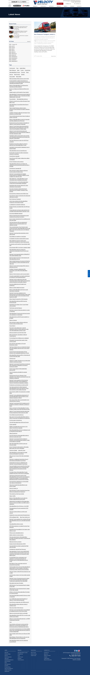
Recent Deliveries (48, 659)
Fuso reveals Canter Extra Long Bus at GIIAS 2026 (19, 634)
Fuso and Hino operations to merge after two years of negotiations (18, 482)
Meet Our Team (47, 655)
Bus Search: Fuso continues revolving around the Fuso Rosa (18, 564)
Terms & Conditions (9, 668)
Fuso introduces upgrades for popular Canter (18, 373)
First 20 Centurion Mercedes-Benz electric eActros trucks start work (19, 436)
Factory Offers (7, 654)
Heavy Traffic (12, 496)
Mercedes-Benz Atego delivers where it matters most (18, 605)
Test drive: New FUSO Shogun (16, 607)
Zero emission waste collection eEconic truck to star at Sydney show (18, 323)
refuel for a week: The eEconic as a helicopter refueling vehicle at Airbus (19, 361)
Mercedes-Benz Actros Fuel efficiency (18, 150)
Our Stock (33, 650)
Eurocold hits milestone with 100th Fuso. (18, 193)
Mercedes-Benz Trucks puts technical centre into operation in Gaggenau (19, 314)
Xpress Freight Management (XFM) (17, 543)
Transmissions (21, 659)
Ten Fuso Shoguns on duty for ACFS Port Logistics (18, 141)
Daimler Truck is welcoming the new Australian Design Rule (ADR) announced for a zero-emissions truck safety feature (19, 281)
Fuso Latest (12, 76)
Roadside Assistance (9, 659)
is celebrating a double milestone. (17, 204)
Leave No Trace (21, 450)
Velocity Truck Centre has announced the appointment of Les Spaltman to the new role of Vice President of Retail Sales (18, 128)
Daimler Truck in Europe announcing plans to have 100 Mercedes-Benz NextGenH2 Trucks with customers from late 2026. (19, 580)
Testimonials (17, 74)
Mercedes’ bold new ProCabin (16, 583)
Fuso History (12, 325)
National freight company (15, 541)
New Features (12, 70)
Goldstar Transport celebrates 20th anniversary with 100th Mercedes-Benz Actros (18, 270)
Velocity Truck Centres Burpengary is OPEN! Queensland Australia (19, 619)
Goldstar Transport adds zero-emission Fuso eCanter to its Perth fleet (19, 113)
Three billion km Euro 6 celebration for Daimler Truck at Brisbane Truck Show (18, 463)
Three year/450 (12, 424)
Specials (51, 6)
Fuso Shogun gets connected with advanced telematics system (19, 196)
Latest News (22, 68)
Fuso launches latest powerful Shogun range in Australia (19, 596)
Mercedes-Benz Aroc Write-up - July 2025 (19, 506)
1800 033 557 (78, 2)
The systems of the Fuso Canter (16, 493)
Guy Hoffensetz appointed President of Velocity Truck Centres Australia (18, 599)
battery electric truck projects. (16, 535)
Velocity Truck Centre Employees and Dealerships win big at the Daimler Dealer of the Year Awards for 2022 (19, 132)
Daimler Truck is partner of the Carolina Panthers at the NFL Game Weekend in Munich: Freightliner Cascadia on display (18, 381)
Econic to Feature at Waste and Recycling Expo (19, 89)
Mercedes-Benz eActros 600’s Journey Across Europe (18, 302)
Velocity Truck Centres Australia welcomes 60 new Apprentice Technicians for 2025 (19, 412)
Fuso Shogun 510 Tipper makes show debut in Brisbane (19, 159)
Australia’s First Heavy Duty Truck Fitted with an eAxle (18, 305)
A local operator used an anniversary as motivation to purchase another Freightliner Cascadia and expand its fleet (19, 82)
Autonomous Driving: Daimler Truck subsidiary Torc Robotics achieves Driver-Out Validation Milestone (19, 377)
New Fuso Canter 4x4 (25, 517)
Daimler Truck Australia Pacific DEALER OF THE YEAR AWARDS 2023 (19, 255)
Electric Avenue (13, 320)
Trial (10, 622)
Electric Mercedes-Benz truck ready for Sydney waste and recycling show (18, 498)
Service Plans (7, 661)
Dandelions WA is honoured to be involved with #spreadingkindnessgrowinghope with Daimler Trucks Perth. (19, 137)
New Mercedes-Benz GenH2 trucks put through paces (18, 444)
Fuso (17, 68)
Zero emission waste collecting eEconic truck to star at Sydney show (18, 171)
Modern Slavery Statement (8, 670)
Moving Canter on (13, 488)
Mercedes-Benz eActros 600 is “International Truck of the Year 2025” (19, 356)
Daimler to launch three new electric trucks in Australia (19, 310)
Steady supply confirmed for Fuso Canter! (19, 92)
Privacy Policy (7, 667)
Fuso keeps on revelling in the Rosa (17, 236)
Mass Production (13, 433)
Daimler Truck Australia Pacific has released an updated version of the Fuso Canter (19, 610)
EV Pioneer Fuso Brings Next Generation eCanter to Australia (18, 153)
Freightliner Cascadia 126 (15, 168)
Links (6, 650)
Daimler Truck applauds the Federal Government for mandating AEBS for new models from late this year (19, 175)
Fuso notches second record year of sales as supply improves (19, 117)
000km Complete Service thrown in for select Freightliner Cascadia (18, 427)
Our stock (43, 6)
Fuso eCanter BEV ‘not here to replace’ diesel (19, 247)
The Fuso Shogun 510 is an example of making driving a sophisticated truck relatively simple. (18, 224)
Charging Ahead (13, 450)
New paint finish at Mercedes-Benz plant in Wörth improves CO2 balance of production (19, 417)
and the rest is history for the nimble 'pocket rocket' (19, 575)
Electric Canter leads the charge (16, 287)
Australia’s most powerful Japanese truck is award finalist (19, 148)
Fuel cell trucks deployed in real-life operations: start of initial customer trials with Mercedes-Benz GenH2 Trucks (18, 329)
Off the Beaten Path (14, 517)
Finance (72, 6)
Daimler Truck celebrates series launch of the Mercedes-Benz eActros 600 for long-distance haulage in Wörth (19, 396)
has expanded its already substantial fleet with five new (18, 546)
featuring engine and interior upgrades (18, 613)
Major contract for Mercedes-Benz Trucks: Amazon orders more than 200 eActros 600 (19, 408)
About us (69, 3)
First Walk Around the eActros (16, 414)
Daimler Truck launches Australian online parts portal (18, 234)
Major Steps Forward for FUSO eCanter (18, 299)
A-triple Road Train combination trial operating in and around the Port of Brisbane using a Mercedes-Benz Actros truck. (18, 559)
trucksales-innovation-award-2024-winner (19, 238)
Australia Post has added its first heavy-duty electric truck (19, 530)
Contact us (78, 3)
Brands (35, 6)
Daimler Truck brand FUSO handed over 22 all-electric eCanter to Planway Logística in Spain (19, 404)
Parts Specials (8, 664)
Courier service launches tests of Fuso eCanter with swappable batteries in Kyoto (19, 352)
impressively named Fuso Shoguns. (17, 549)
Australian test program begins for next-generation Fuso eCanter (18, 186)
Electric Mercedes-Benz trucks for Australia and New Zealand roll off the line (19, 120)
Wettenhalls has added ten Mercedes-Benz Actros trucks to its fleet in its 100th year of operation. (19, 503)
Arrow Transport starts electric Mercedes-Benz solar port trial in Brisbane (19, 447)
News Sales (18, 76)
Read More (53, 56)
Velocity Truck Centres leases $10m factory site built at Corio (19, 266)
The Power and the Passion (15, 308)
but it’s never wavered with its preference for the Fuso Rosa (19, 219)
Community (12, 68)
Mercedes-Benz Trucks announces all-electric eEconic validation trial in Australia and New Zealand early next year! (19, 96)
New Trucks (33, 652)
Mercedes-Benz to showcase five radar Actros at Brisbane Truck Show (18, 453)
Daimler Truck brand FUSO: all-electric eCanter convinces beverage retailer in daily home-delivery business (19, 440)
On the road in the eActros (15, 420)
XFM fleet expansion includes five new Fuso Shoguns (19, 526)
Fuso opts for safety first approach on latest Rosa (19, 392)
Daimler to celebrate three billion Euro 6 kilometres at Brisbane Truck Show (18, 460)
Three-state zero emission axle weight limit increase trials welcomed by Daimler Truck (19, 210)
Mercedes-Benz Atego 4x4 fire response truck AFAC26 (18, 641)
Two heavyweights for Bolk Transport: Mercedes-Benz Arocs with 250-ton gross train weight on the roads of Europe (18, 388)
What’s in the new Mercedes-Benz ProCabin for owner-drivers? (19, 592)
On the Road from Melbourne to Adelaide (19, 338)
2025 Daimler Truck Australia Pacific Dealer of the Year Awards (19, 589)
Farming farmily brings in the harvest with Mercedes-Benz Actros (19, 258)
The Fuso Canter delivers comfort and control (18, 512)
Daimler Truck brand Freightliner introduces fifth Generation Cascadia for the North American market (19, 365)
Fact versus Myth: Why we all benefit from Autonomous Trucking (19, 400)
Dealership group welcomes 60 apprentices (19, 515)
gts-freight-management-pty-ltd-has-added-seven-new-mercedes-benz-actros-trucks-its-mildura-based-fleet (19, 630)
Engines (19, 658)
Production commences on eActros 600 (18, 385)
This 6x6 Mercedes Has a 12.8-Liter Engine (19, 422)
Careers (60, 3)
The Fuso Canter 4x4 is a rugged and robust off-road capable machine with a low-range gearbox (19, 348)
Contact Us (46, 650)
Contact (79, 6)
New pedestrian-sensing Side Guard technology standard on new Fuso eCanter (19, 241)
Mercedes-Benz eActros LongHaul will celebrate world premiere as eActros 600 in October (19, 165)
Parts (65, 6)
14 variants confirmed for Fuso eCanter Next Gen (19, 245)
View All (28, 41)
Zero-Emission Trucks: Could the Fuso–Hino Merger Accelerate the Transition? (19, 491)
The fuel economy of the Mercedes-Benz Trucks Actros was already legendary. (18, 182)
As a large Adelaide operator (16, 213)
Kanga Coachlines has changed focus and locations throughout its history (19, 216)
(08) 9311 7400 (75, 656)
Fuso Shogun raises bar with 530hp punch (19, 602)
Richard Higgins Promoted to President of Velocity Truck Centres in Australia (19, 123)
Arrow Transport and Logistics (16, 161)
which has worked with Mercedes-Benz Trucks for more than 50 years (18, 202)
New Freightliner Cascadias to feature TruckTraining (18, 335)
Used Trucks (20, 656)
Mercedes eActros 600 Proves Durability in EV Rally (19, 317)
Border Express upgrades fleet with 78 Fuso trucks (19, 207)
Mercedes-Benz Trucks (14, 72)
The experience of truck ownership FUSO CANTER (18, 509)
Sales (18, 70)
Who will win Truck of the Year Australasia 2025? (19, 456)
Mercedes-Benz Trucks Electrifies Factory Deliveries (19, 105)
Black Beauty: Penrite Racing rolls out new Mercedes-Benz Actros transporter (19, 637)
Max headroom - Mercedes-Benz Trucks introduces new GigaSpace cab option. (18, 179)
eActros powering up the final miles (17, 332)
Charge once (12, 358)
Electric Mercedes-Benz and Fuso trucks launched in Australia (18, 290)
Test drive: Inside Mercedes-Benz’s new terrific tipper (18, 485)
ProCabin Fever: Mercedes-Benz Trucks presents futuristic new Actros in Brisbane (19, 473)
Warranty (7, 658)
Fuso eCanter (12, 99)
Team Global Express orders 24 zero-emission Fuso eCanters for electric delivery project (19, 109)
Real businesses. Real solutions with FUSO (19, 78)
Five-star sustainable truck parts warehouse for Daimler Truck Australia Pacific (19, 276)
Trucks (22, 70)
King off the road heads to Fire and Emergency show (17, 344)
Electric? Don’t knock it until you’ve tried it (19, 274)
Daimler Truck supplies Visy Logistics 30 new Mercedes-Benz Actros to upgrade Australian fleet (19, 520)
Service (59, 6)
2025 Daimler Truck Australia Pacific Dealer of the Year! (19, 586)
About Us (46, 654)
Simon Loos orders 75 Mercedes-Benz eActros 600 (18, 369)
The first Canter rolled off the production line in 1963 (19, 572)
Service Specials (8, 656)
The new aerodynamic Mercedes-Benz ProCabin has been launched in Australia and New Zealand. (19, 538)
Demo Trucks (34, 654)
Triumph (23, 72)
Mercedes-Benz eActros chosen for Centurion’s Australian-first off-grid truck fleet (18, 251)
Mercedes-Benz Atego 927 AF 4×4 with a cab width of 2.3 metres (19, 616)
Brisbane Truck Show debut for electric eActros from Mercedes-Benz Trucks (18, 144)
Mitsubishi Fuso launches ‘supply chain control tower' (18, 341)
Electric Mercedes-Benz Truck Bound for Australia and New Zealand (18, 86)
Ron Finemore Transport (15, 199)
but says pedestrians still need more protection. (17, 285)
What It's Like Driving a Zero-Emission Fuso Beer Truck (19, 102)
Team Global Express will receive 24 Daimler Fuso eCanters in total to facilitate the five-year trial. (19, 262)
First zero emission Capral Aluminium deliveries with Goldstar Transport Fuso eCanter (18, 190)
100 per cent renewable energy (16, 532)
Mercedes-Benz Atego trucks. (16, 524)
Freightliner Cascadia (14, 156)
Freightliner (27, 70)
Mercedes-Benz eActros (22, 99)
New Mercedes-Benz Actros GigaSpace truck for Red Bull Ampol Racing (19, 430)
